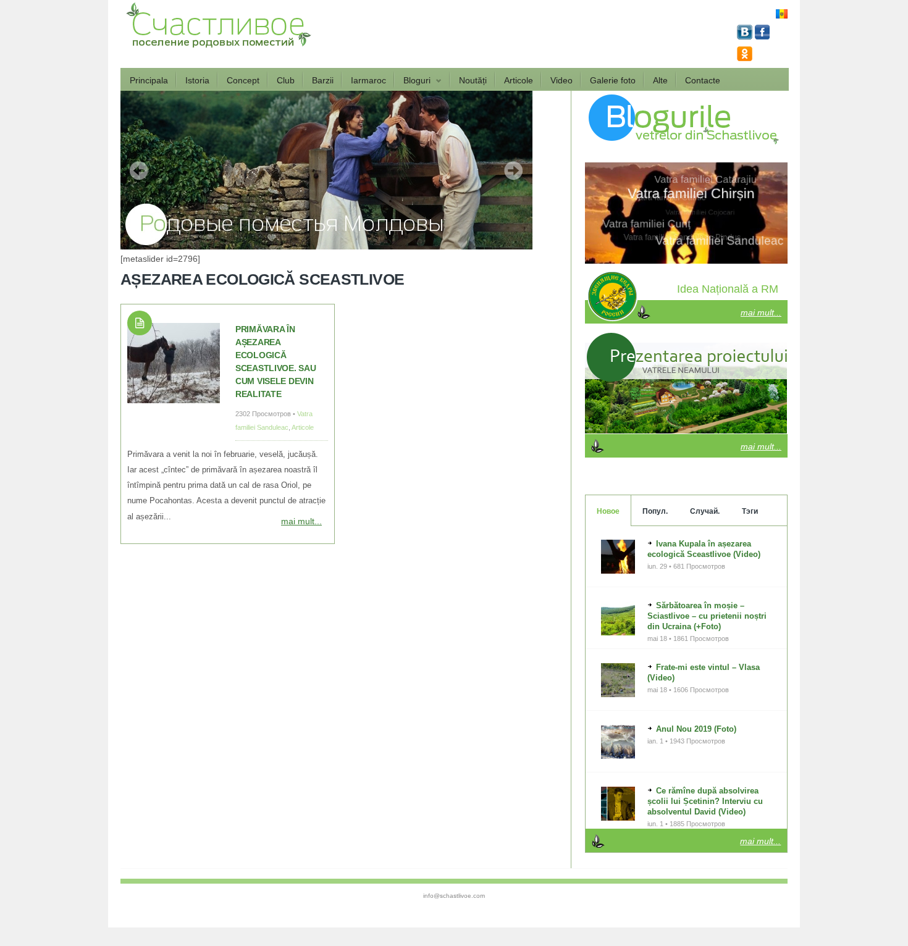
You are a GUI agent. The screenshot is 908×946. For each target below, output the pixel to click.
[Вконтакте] (746, 36)
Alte (660, 80)
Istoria (197, 80)
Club (286, 80)
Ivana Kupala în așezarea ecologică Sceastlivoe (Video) (703, 549)
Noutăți (473, 80)
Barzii (323, 80)
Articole (518, 80)
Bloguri (413, 80)
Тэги (750, 511)
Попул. (655, 511)
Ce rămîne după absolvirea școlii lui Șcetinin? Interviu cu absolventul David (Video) (705, 801)
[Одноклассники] (744, 58)
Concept (243, 80)
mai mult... (301, 521)
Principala (149, 80)
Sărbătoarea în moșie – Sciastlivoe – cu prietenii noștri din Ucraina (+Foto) (707, 616)
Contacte (702, 80)
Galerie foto (613, 80)
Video (561, 80)
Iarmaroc (368, 80)
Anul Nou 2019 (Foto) (696, 729)
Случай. (705, 511)
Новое (608, 511)
